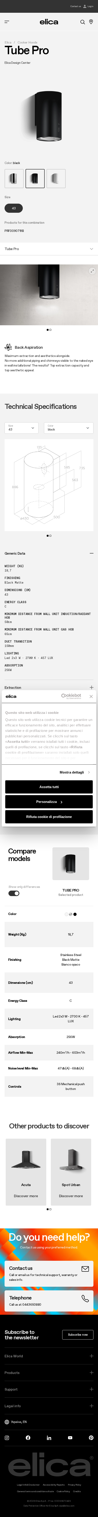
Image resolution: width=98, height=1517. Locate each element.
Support (11, 1389)
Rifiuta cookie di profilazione (49, 816)
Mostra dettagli (72, 772)
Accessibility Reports (54, 1484)
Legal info (13, 1405)
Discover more (26, 1195)
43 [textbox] (10, 429)
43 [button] (14, 208)
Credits (77, 1491)
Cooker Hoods (27, 42)
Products (12, 1372)
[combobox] (22, 428)
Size (10, 426)
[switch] (13, 893)
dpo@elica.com (66, 1505)
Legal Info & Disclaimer (28, 1484)
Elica (8, 42)
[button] (14, 178)
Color (51, 426)
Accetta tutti (49, 787)
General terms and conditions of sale (35, 1491)
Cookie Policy (63, 1491)
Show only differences (24, 887)
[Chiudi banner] (91, 696)
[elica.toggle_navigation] (7, 22)
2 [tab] (50, 330)
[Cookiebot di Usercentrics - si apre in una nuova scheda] (61, 697)
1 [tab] (48, 330)
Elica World (14, 1355)
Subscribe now (78, 1334)
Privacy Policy (74, 1484)
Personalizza (46, 802)
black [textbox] (51, 429)
